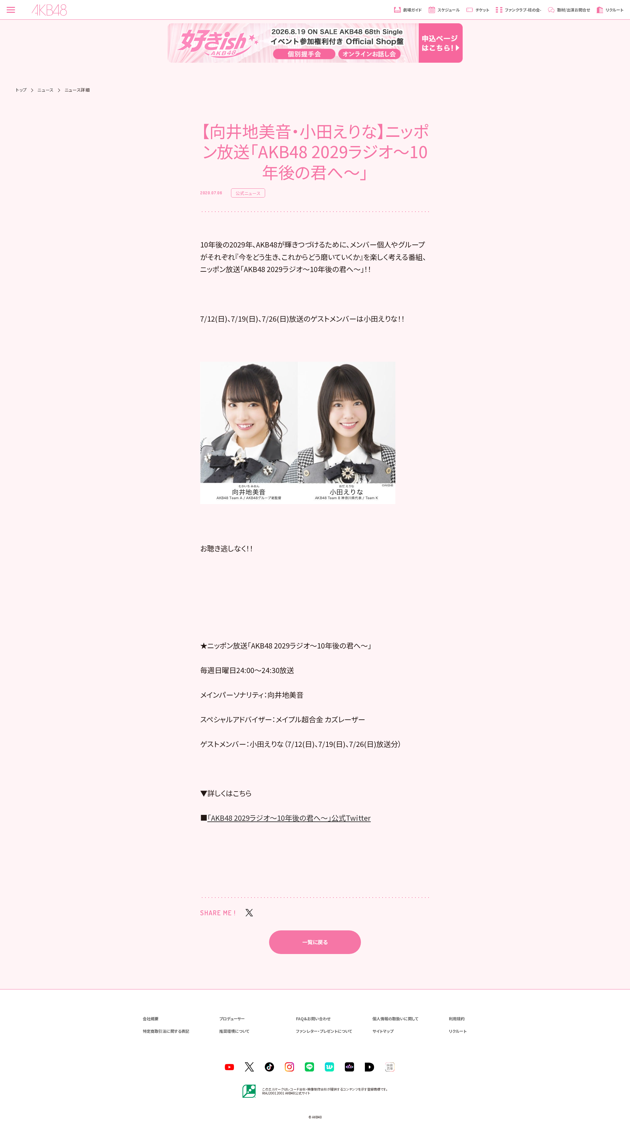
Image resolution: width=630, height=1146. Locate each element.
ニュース (45, 90)
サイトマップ (382, 1031)
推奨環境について (234, 1031)
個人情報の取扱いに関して (395, 1018)
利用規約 (457, 1018)
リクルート (458, 1031)
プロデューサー (232, 1018)
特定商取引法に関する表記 (166, 1031)
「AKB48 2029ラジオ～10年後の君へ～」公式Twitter (289, 817)
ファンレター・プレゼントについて (324, 1031)
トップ (21, 90)
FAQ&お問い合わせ (313, 1018)
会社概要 (150, 1018)
